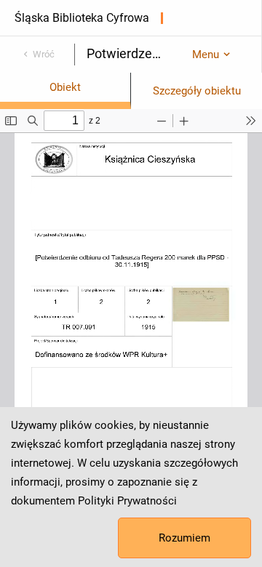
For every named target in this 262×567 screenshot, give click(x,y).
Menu (205, 54)
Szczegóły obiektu (197, 90)
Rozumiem (184, 537)
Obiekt (65, 87)
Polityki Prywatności (127, 500)
